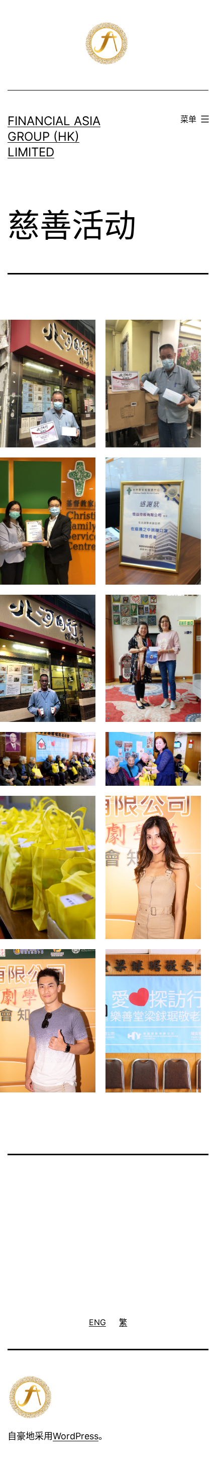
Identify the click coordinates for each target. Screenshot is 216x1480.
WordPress (75, 1436)
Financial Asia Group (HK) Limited (54, 136)
